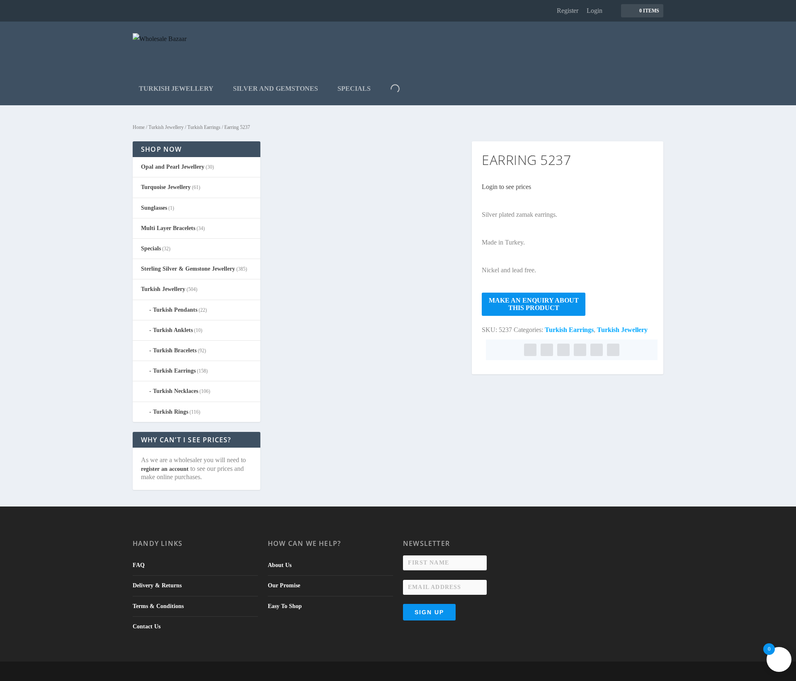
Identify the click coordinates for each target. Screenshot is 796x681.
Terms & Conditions (158, 606)
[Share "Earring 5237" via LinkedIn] (580, 350)
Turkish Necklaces (175, 391)
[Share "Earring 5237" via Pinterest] (563, 350)
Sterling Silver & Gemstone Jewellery (188, 269)
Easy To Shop (285, 606)
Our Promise (284, 585)
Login (594, 10)
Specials (354, 88)
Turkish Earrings (204, 127)
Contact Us (146, 626)
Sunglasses (154, 208)
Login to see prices (506, 186)
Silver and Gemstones (275, 88)
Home (139, 127)
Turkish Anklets (173, 330)
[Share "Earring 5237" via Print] (613, 350)
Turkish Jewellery (176, 88)
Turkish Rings (170, 412)
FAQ (139, 565)
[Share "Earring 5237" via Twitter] (547, 350)
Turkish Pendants (175, 310)
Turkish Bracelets (175, 350)
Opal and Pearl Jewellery (172, 167)
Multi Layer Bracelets (168, 228)
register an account (165, 469)
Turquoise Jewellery (166, 187)
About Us (279, 565)
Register (567, 10)
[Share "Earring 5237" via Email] (596, 350)
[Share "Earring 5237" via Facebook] (530, 350)
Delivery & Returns (157, 585)
